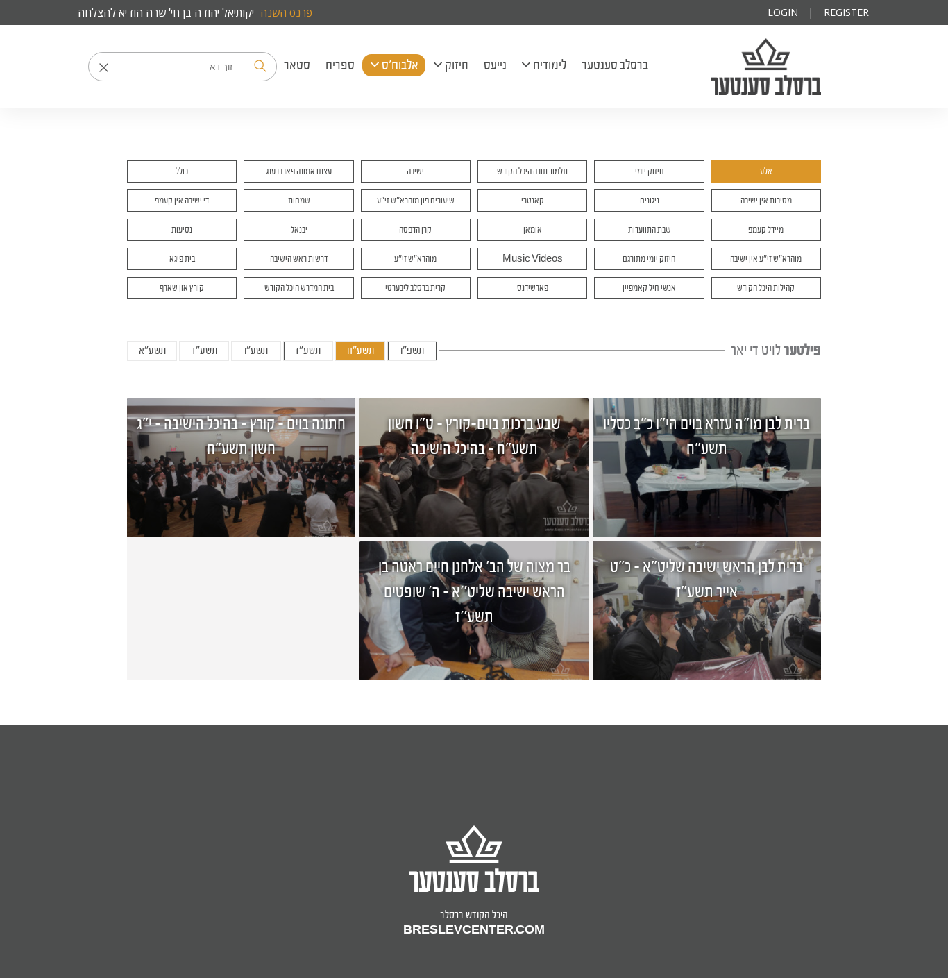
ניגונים (649, 200)
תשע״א (152, 350)
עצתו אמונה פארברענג (299, 171)
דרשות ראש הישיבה (299, 258)
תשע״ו (256, 350)
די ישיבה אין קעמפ (182, 200)
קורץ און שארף (182, 288)
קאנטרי (532, 200)
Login (783, 12)
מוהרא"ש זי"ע (415, 258)
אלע (766, 171)
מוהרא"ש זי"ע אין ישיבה (766, 258)
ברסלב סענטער (766, 66)
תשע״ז (308, 350)
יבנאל (299, 229)
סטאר (297, 65)
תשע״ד (204, 350)
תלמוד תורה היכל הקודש (532, 171)
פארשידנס (532, 288)
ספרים (340, 65)
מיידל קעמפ (766, 229)
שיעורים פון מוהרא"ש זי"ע (416, 200)
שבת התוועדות (649, 229)
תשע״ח (360, 350)
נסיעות (181, 229)
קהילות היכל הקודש (766, 288)
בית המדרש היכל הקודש (299, 288)
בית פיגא (182, 258)
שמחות (299, 200)
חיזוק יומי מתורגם (649, 258)
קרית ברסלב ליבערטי (415, 288)
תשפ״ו (412, 350)
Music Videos (532, 258)
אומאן (532, 229)
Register (846, 12)
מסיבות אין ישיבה (766, 200)
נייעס (495, 65)
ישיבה (415, 171)
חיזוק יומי (649, 171)
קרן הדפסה (415, 229)
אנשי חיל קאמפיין (649, 288)
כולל (182, 171)
